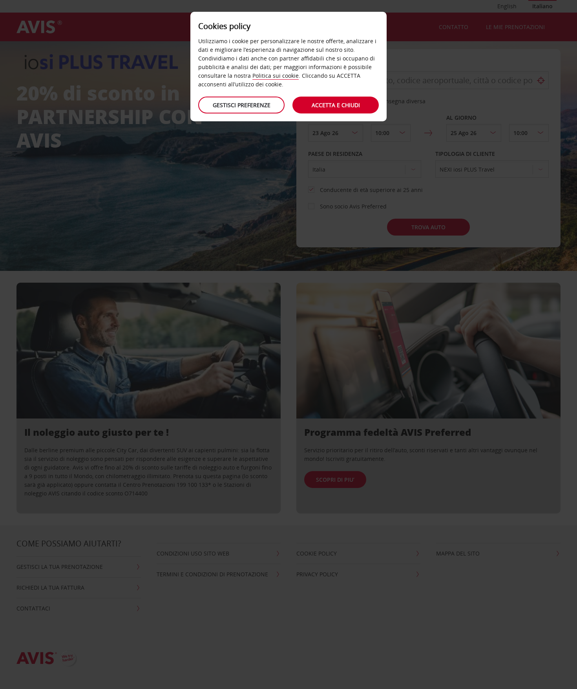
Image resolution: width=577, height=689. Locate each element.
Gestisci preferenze (241, 105)
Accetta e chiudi (336, 105)
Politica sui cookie (275, 75)
